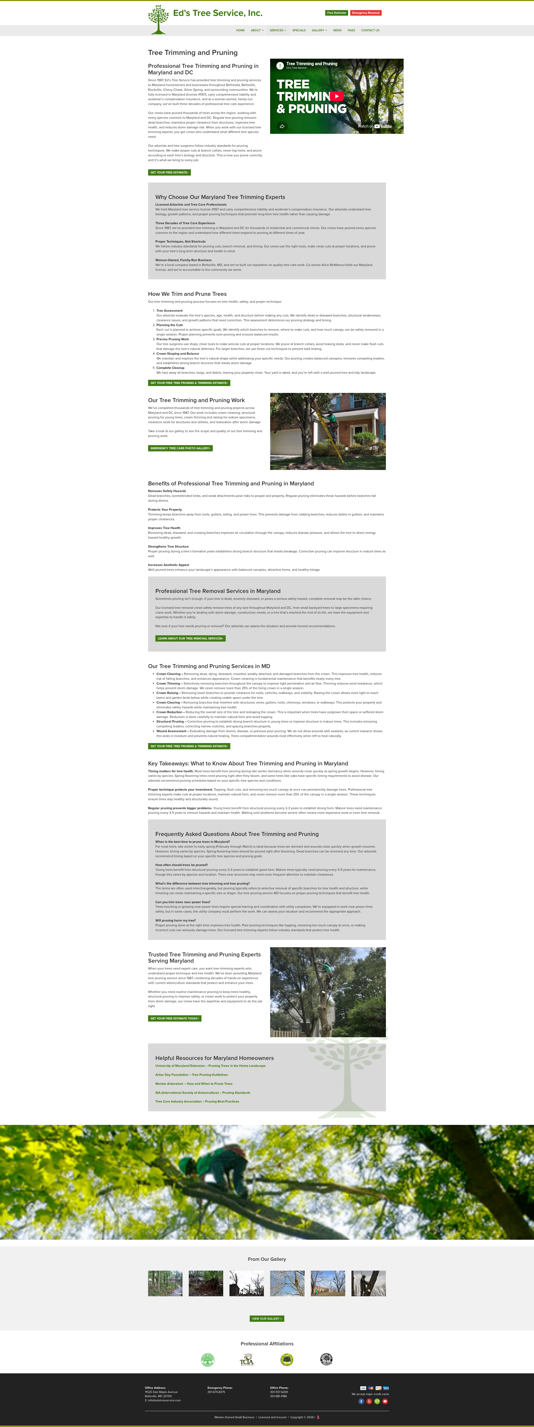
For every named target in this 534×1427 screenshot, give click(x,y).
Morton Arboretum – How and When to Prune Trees (194, 1084)
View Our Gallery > (267, 1319)
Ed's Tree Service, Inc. (218, 13)
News (337, 30)
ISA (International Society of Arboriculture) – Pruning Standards (202, 1093)
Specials (299, 30)
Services (277, 30)
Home (240, 30)
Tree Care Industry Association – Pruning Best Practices (197, 1101)
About (256, 30)
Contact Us (370, 30)
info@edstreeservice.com (164, 1400)
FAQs (351, 30)
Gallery (318, 30)
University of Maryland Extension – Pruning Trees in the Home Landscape (210, 1066)
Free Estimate (336, 13)
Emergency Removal (366, 13)
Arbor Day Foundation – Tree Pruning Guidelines (191, 1075)
